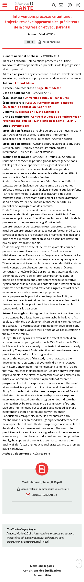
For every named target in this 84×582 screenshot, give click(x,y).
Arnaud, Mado (24, 83)
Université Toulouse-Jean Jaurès (47, 98)
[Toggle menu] (4, 5)
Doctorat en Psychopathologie (37, 112)
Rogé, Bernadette (49, 88)
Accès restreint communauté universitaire (45, 488)
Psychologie (20, 125)
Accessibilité (42, 575)
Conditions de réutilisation (42, 570)
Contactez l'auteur (44, 494)
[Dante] (28, 5)
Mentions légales (42, 565)
